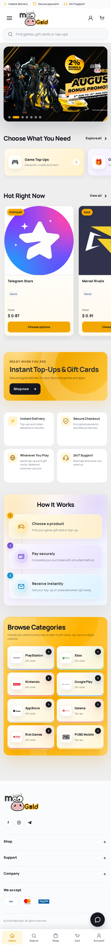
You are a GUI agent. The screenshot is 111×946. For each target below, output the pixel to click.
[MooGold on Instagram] (18, 822)
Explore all (96, 138)
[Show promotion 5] (31, 117)
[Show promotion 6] (36, 117)
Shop (8, 841)
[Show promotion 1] (9, 117)
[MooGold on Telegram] (29, 822)
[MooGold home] (34, 18)
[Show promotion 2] (14, 117)
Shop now (25, 389)
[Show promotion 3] (20, 117)
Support (10, 857)
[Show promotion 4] (27, 117)
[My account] (90, 18)
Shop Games (28, 103)
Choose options (39, 327)
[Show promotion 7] (40, 117)
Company (11, 873)
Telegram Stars (20, 281)
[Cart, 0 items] (102, 18)
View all (98, 196)
